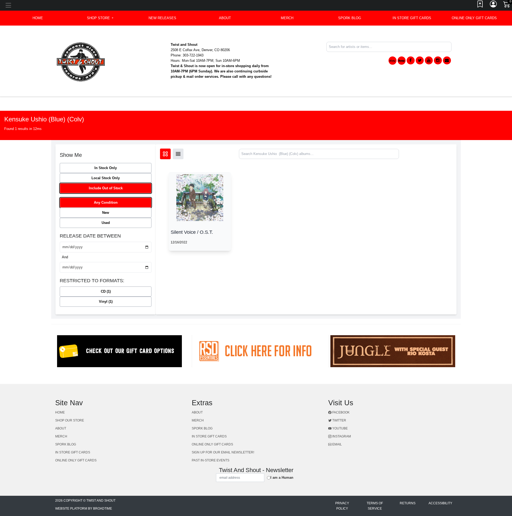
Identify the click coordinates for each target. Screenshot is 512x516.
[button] (100, 18)
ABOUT (225, 18)
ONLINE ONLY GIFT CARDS (474, 18)
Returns (407, 503)
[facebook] (410, 60)
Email (336, 444)
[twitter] (419, 60)
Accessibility (440, 503)
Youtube (339, 428)
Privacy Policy (342, 505)
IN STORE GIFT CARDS (412, 18)
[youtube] (428, 60)
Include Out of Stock (106, 188)
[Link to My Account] (493, 5)
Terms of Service (375, 505)
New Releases (162, 18)
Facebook (340, 412)
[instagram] (437, 60)
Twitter (338, 420)
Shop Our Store (69, 420)
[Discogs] (401, 60)
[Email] (446, 60)
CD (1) (106, 291)
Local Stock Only (105, 178)
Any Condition (106, 202)
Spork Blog (349, 18)
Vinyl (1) (106, 302)
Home (60, 412)
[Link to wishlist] (480, 5)
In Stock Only (105, 168)
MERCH (287, 18)
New (105, 213)
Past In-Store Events (210, 460)
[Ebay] (392, 60)
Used (106, 223)
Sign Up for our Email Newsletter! (223, 452)
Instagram (341, 436)
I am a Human (281, 478)
